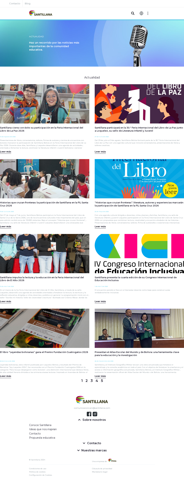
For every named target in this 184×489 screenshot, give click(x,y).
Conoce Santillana (40, 425)
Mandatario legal (99, 472)
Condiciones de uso (37, 468)
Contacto (35, 433)
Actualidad (92, 77)
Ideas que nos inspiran (43, 429)
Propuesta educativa (42, 437)
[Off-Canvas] (148, 13)
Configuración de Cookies (40, 475)
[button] (133, 13)
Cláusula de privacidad (102, 468)
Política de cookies (37, 472)
